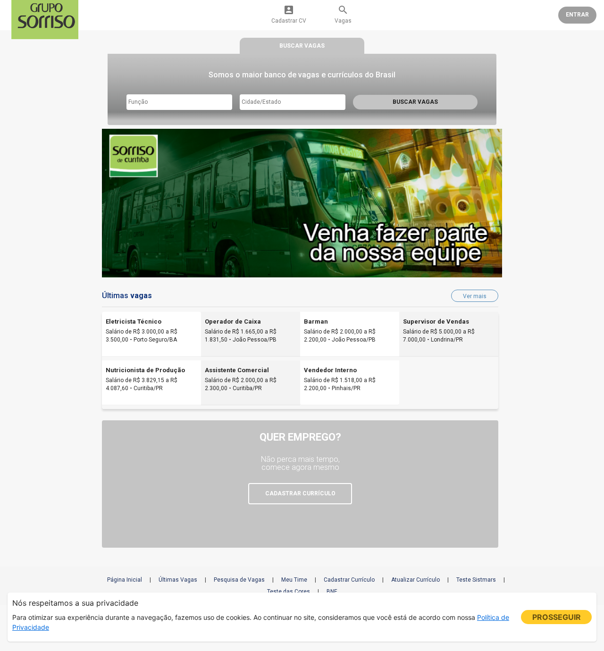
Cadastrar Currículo (349, 579)
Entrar (577, 14)
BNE (332, 591)
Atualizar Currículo (415, 579)
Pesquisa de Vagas (239, 579)
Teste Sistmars (476, 579)
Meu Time (294, 579)
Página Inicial (124, 579)
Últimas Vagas (178, 579)
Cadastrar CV (288, 14)
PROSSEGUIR (556, 617)
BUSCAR (302, 45)
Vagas (343, 14)
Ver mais (475, 296)
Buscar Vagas (415, 102)
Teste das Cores (288, 591)
